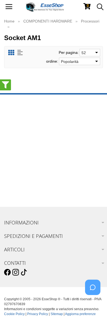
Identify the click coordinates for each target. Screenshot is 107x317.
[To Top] (94, 304)
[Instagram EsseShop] (15, 272)
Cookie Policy (14, 314)
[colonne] (11, 52)
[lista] (20, 52)
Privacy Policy (37, 314)
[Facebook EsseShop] (7, 272)
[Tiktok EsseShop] (24, 272)
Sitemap (56, 314)
